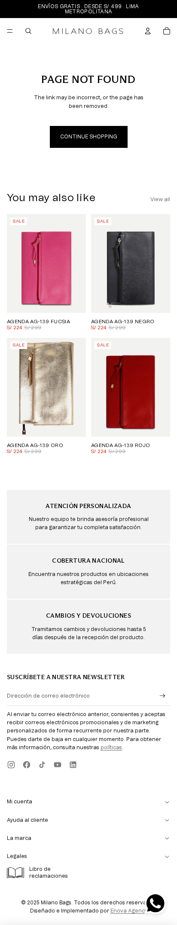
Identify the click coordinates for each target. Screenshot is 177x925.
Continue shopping (88, 136)
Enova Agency (128, 910)
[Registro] (162, 696)
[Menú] (10, 31)
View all (160, 199)
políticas (111, 747)
